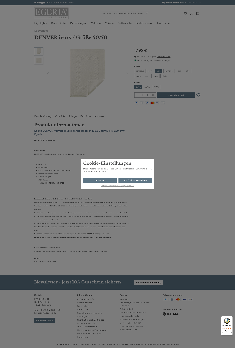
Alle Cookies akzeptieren (135, 180)
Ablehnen (99, 180)
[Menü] (231, 317)
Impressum (129, 186)
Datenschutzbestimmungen (112, 186)
